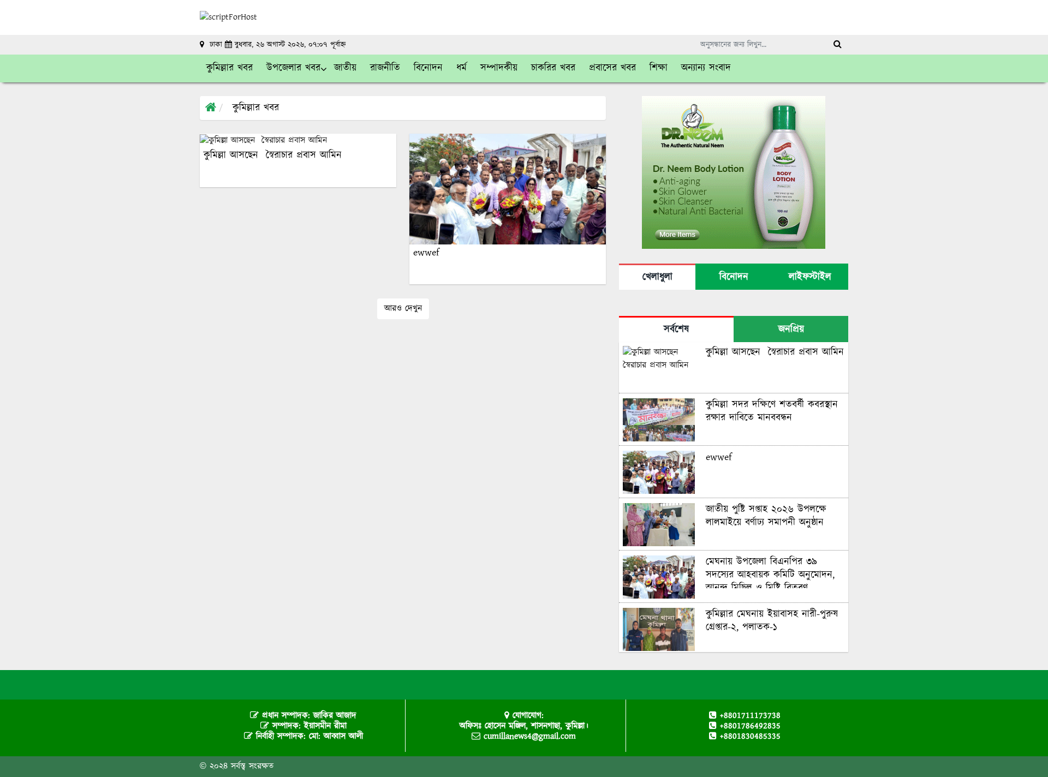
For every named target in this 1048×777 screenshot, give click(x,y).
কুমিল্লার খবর (256, 108)
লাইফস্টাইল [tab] (810, 277)
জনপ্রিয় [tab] (791, 329)
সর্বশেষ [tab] (676, 329)
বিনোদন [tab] (733, 277)
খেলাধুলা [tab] (657, 277)
